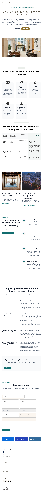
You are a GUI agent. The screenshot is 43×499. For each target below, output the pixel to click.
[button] (39, 2)
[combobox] (12, 397)
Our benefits (5, 462)
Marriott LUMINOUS (6, 484)
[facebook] (8, 481)
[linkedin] (6, 481)
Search (4, 464)
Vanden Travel (5, 471)
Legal (3, 475)
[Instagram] (4, 481)
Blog (3, 465)
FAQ (3, 473)
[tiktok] (11, 481)
